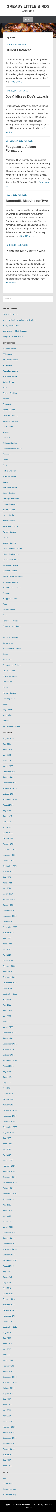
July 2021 (7, 1071)
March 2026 (8, 766)
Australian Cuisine (10, 371)
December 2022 (10, 977)
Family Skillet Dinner (11, 325)
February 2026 (9, 772)
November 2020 (10, 1116)
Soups (5, 654)
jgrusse (22, 44)
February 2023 (9, 966)
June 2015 (7, 1466)
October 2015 (9, 1449)
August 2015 (8, 1455)
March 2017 (8, 1360)
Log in (5, 1478)
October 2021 (9, 1055)
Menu (28, 20)
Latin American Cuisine (12, 548)
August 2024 (8, 872)
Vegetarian (7, 715)
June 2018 (7, 1277)
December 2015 (10, 1438)
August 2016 (8, 1393)
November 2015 (10, 1443)
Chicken (6, 437)
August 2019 (8, 1199)
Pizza (5, 604)
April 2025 (7, 827)
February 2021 (9, 1099)
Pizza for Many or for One (25, 251)
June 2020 (7, 1144)
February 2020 (9, 1166)
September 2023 (10, 927)
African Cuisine (9, 354)
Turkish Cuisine (9, 693)
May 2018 (7, 1282)
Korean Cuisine (9, 532)
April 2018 (7, 1288)
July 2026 (7, 744)
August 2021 (8, 1066)
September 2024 (10, 866)
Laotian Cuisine (9, 543)
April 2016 (7, 1416)
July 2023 (7, 938)
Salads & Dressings (11, 637)
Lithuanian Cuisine (11, 554)
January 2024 (9, 905)
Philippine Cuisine (10, 598)
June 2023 (7, 944)
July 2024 (7, 877)
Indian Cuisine (9, 510)
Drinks (5, 460)
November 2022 (10, 983)
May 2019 (7, 1216)
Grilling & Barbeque (11, 498)
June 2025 (7, 816)
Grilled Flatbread (19, 50)
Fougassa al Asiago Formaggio (21, 148)
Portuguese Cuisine (11, 621)
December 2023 (10, 910)
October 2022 (9, 988)
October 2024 (9, 860)
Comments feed (9, 1489)
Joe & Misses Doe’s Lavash (27, 96)
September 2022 (10, 994)
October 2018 (9, 1255)
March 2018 (8, 1294)
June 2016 (7, 1405)
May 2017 (7, 1349)
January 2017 (9, 1371)
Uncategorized (9, 698)
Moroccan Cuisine (10, 582)
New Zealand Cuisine (12, 587)
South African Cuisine (12, 665)
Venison (6, 721)
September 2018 (10, 1260)
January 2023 (9, 971)
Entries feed (8, 1483)
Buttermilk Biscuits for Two (27, 201)
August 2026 (8, 738)
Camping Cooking (10, 415)
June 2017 (7, 1344)
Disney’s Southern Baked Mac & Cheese (20, 320)
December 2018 (10, 1244)
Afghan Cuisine (9, 348)
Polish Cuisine (9, 610)
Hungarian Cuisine (11, 504)
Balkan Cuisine (9, 382)
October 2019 (9, 1188)
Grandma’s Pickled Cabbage (15, 331)
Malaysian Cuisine (10, 565)
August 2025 (8, 805)
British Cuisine (9, 410)
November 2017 (10, 1316)
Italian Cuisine (9, 521)
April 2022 (7, 1022)
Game (5, 482)
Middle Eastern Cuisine (13, 576)
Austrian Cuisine (10, 376)
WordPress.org (9, 1494)
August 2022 (8, 999)
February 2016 (9, 1427)
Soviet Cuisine (9, 671)
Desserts (6, 454)
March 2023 (8, 960)
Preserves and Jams (11, 626)
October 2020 (9, 1121)
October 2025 (9, 794)
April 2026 (7, 760)
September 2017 (10, 1327)
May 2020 (7, 1149)
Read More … (16, 82)
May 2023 (7, 949)
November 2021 (10, 1049)
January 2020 (9, 1171)
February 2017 (9, 1366)
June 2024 (7, 883)
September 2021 (10, 1060)
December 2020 (10, 1110)
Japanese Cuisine (10, 526)
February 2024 (9, 899)
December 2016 (10, 1377)
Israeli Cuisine (9, 515)
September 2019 (10, 1194)
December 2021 (10, 1044)
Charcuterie (8, 426)
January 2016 (9, 1432)
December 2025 (10, 783)
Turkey (6, 687)
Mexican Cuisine (10, 571)
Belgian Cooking (10, 393)
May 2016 (7, 1410)
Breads (6, 399)
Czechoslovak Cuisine (12, 449)
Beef (5, 387)
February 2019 (9, 1232)
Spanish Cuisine (10, 676)
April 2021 (7, 1088)
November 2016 (10, 1382)
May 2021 (7, 1082)
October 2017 (9, 1321)
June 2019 (7, 1210)
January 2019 (9, 1238)
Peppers (6, 593)
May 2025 (7, 822)
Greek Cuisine (9, 493)
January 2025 (9, 844)
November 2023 (10, 916)
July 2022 (7, 1005)
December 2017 (10, 1310)
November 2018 (10, 1249)
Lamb (5, 537)
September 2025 (10, 799)
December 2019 (10, 1177)
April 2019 (7, 1221)
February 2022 (9, 1033)
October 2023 (9, 921)
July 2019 (7, 1205)
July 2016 (7, 1399)
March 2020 (8, 1160)
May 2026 (7, 755)
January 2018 (9, 1305)
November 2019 (10, 1183)
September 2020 (10, 1127)
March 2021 (8, 1094)
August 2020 (8, 1132)
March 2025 (8, 833)
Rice (5, 632)
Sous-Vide (7, 659)
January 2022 (9, 1038)
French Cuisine (9, 476)
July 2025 (7, 810)
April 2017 (7, 1355)
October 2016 (9, 1388)
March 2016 (8, 1421)
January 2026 (9, 777)
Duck (5, 465)
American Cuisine (10, 360)
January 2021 (9, 1105)
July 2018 (7, 1271)
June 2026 (7, 749)
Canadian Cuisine (10, 421)
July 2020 (7, 1138)
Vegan (5, 704)
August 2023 (8, 933)
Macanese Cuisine (11, 560)
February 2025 (9, 838)
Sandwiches (8, 643)
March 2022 (8, 1027)
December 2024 (10, 849)
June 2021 (7, 1077)
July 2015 (7, 1460)
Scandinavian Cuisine (12, 648)
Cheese (6, 432)
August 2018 (8, 1266)
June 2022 (7, 1010)
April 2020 (7, 1155)
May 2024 (7, 888)
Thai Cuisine (8, 682)
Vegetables (7, 709)
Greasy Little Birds (28, 6)
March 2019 (8, 1227)
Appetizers (7, 365)
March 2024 (8, 894)
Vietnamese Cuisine (11, 726)
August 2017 (8, 1332)
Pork (5, 615)
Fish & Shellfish (9, 471)
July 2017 (7, 1338)
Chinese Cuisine (10, 443)
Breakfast (7, 404)
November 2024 (10, 855)
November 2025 (10, 788)
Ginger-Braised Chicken (13, 336)
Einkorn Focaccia (10, 314)
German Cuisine (10, 487)
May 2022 (7, 1016)
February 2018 (9, 1299)
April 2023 (7, 955)
